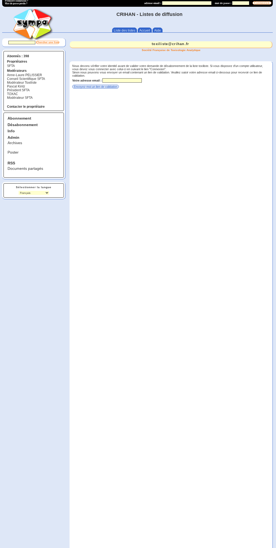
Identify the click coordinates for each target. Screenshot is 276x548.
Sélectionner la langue (33, 187)
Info (11, 131)
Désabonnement (23, 125)
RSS (11, 163)
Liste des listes (124, 30)
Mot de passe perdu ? (16, 3)
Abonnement (19, 118)
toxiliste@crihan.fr (170, 44)
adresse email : (152, 3)
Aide (157, 30)
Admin (13, 137)
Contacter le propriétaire (26, 107)
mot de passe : (223, 3)
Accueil (144, 30)
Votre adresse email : (87, 80)
